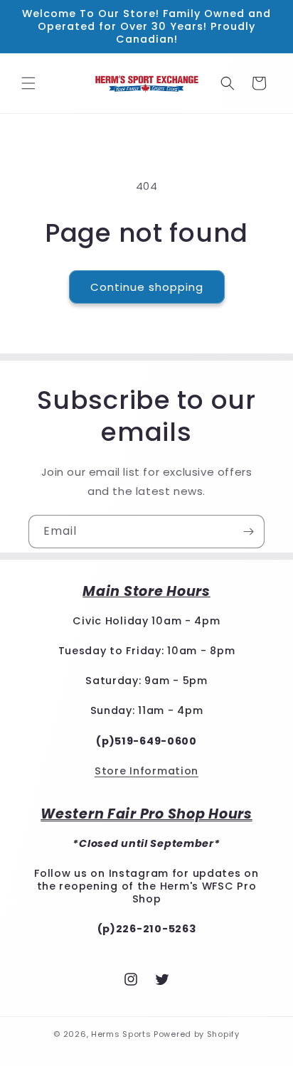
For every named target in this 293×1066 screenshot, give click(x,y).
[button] (28, 83)
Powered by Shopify (197, 1034)
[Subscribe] (248, 531)
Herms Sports (121, 1034)
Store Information (146, 771)
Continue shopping (146, 286)
